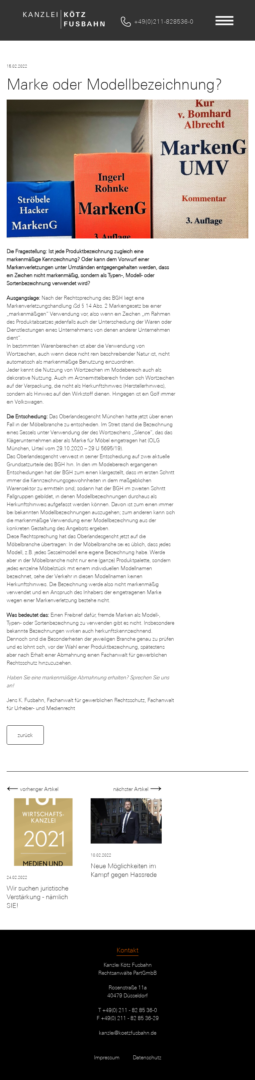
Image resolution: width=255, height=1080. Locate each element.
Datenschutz (147, 1057)
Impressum (107, 1057)
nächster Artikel (131, 789)
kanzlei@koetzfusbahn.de (127, 1033)
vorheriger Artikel (38, 789)
